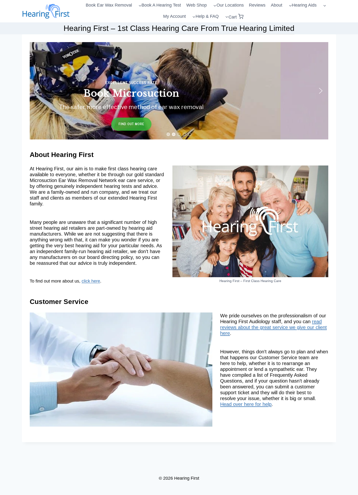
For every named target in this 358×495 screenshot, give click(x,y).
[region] (179, 90)
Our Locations (230, 5)
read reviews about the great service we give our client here (273, 327)
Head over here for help (246, 404)
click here (91, 281)
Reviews (257, 5)
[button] (179, 90)
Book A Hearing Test (161, 5)
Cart (232, 17)
